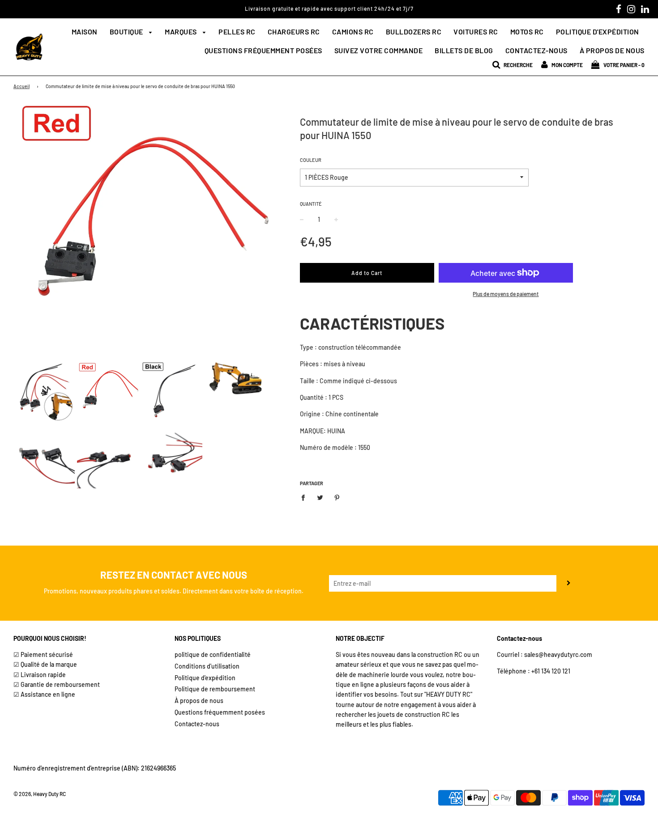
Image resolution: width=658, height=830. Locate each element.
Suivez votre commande (378, 50)
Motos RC (527, 31)
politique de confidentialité (213, 654)
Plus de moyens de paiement (505, 294)
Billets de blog (464, 50)
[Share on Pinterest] (337, 497)
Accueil (21, 86)
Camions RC (353, 31)
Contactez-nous (536, 50)
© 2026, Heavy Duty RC (39, 794)
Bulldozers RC (414, 31)
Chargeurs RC (294, 31)
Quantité (311, 204)
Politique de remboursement (215, 689)
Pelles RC (237, 31)
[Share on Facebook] (305, 497)
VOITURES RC (475, 31)
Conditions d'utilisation (207, 666)
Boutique (127, 31)
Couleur (310, 160)
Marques (181, 31)
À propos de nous (612, 50)
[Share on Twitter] (320, 497)
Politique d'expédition (597, 31)
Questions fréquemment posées (263, 50)
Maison (85, 31)
